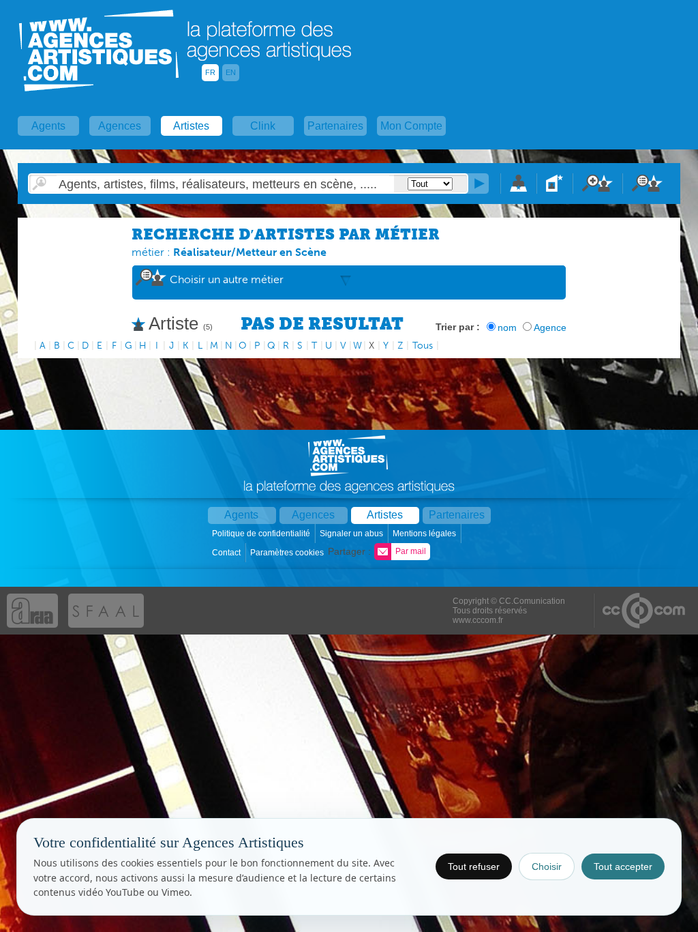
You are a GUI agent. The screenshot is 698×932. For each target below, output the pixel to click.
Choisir (547, 866)
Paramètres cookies (288, 552)
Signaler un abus (352, 533)
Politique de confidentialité (262, 533)
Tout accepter (623, 866)
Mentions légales (425, 533)
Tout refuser (474, 866)
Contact (227, 552)
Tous (422, 345)
